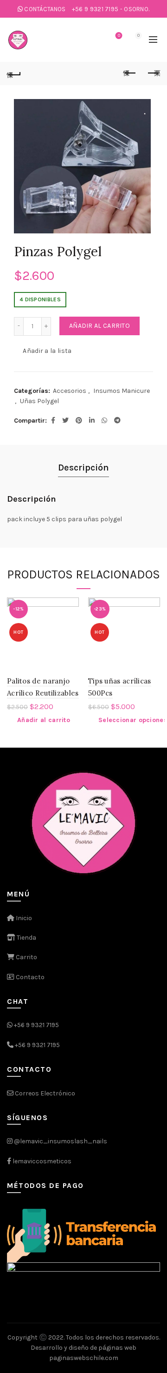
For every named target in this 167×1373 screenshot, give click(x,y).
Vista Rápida (71, 622)
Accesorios (69, 391)
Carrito (25, 957)
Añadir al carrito (99, 326)
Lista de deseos (119, 35)
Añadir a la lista (47, 350)
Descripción (83, 467)
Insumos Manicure (121, 391)
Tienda (25, 938)
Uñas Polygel (39, 401)
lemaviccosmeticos (42, 1161)
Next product (153, 73)
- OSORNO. (111, 9)
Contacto (29, 977)
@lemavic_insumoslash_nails (60, 1141)
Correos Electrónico (44, 1093)
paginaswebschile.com (83, 1358)
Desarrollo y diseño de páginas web (83, 1348)
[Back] (14, 73)
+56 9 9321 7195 (36, 1025)
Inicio (23, 918)
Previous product (129, 73)
